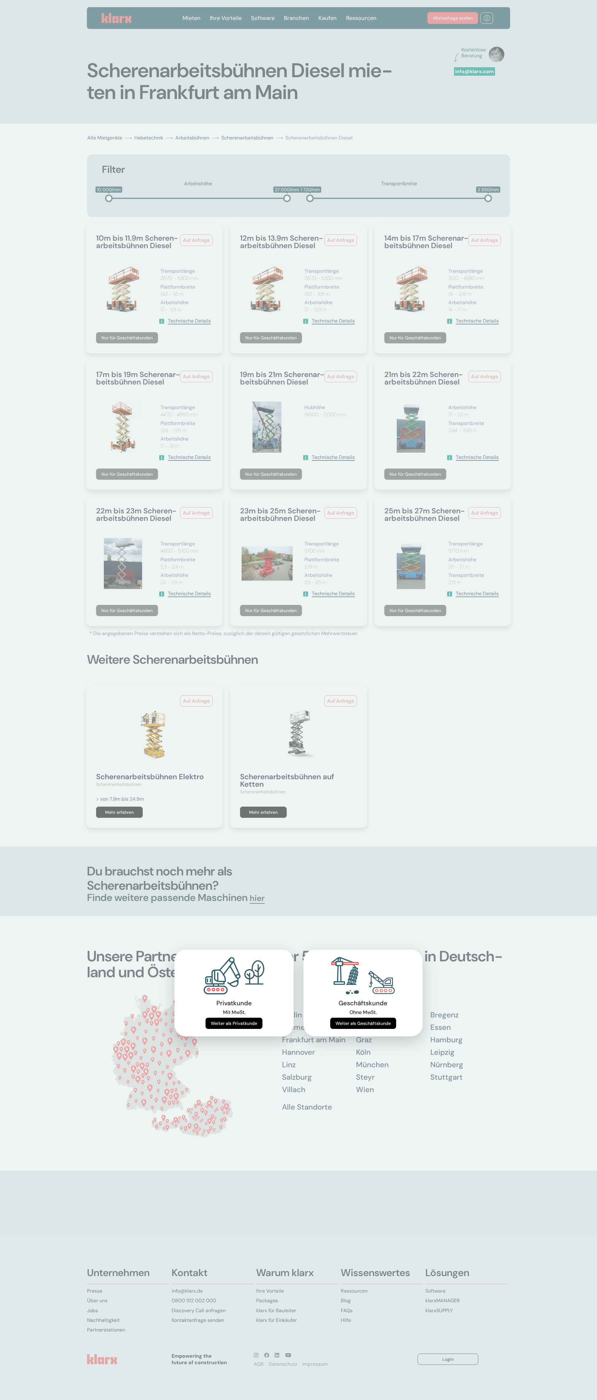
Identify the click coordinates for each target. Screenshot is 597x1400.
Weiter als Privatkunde (234, 1023)
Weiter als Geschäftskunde (363, 1023)
